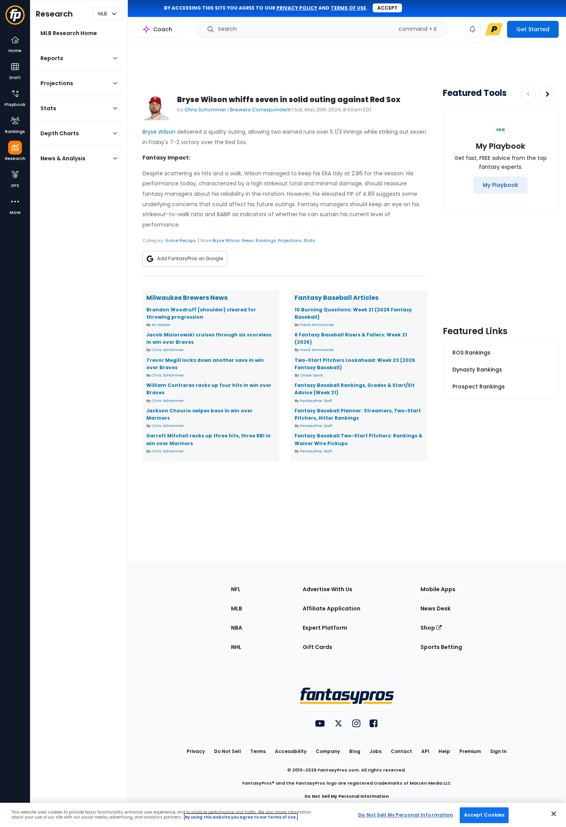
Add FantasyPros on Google (190, 258)
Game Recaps (180, 240)
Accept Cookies (484, 815)
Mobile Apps (437, 589)
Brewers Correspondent (260, 109)
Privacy (196, 751)
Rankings (266, 240)
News (248, 240)
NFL (236, 589)
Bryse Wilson (159, 132)
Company (328, 751)
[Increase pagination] (547, 94)
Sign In (498, 751)
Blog (354, 751)
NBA (236, 628)
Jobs (376, 751)
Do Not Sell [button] (227, 751)
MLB (236, 608)
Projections (290, 240)
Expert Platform (325, 628)
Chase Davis (311, 375)
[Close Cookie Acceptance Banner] (553, 813)
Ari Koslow (161, 324)
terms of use (348, 8)
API (425, 751)
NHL (236, 647)
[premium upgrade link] (494, 29)
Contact (401, 751)
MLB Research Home (68, 33)
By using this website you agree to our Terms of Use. (241, 817)
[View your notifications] (472, 29)
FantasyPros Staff (316, 400)
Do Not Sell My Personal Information (347, 796)
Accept (387, 8)
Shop (428, 628)
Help (444, 751)
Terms (258, 751)
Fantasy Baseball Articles (336, 297)
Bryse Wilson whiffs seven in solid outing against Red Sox (288, 99)
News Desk (435, 608)
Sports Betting (441, 647)
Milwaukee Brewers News (187, 297)
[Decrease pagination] (528, 94)
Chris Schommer (205, 109)
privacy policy (296, 8)
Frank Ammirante (317, 324)
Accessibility (290, 751)
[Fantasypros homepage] (15, 18)
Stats (309, 240)
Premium (470, 751)
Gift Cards (317, 647)
